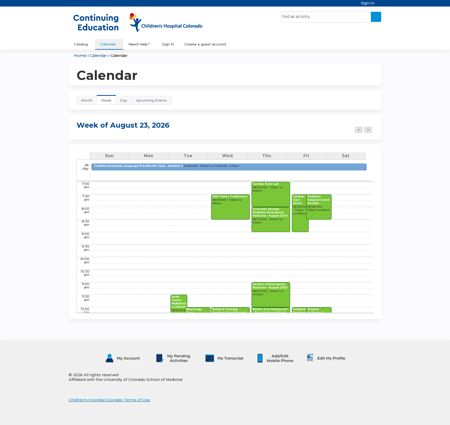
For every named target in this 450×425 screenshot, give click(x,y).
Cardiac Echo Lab (266, 184)
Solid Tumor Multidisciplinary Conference (184, 302)
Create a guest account (205, 44)
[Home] (143, 23)
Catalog (81, 44)
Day (123, 100)
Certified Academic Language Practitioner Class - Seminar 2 (138, 166)
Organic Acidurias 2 (315, 311)
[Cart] (379, 5)
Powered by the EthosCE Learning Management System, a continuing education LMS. (362, 416)
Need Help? (139, 44)
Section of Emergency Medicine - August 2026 (270, 285)
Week (108, 101)
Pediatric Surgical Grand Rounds (318, 200)
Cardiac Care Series (299, 200)
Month (86, 100)
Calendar (108, 44)
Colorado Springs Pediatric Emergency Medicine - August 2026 (270, 212)
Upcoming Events (151, 100)
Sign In (367, 3)
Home (80, 55)
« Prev (359, 130)
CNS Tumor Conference (229, 196)
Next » (368, 130)
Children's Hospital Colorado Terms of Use (109, 400)
